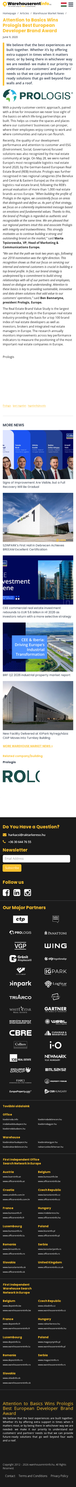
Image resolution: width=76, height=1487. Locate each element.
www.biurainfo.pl (46, 1230)
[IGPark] (55, 971)
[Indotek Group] (20, 971)
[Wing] (55, 945)
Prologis (7, 405)
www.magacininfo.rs (48, 1360)
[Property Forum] (55, 1081)
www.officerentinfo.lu (14, 1235)
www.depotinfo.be (12, 1305)
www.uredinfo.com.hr (14, 1194)
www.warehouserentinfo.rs (52, 1364)
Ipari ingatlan (19, 405)
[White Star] (20, 1009)
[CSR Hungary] (55, 1091)
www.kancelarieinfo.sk (14, 1267)
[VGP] (20, 944)
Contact (10, 1476)
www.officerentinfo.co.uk (50, 1267)
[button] (70, 4)
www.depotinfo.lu (11, 1341)
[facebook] (8, 891)
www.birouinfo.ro (11, 1249)
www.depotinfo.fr (11, 1323)
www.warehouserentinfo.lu (16, 1346)
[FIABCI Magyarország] (20, 1081)
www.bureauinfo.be (48, 1176)
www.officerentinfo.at (14, 1181)
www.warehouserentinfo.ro (17, 1364)
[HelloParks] (55, 918)
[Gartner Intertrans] (55, 1009)
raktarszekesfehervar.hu (50, 1146)
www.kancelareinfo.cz (49, 1194)
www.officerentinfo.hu (49, 1217)
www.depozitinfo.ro (13, 1360)
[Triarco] (20, 997)
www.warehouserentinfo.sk (17, 1382)
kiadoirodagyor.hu (47, 1124)
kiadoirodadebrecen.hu (50, 1119)
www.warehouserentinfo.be (17, 1310)
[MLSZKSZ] (55, 1070)
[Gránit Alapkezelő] (20, 958)
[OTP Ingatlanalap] (55, 958)
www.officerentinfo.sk (14, 1271)
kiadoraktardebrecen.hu (15, 1146)
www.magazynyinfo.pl (49, 1341)
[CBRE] (20, 1032)
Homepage (9, 13)
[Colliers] (20, 1044)
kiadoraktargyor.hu (48, 1142)
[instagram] (28, 891)
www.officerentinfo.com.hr (16, 1199)
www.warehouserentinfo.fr (16, 1328)
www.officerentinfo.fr (13, 1217)
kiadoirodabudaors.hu (14, 1128)
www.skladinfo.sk (11, 1378)
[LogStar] (55, 984)
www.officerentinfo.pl (49, 1235)
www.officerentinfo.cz (49, 1199)
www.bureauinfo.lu (12, 1230)
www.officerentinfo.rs (49, 1253)
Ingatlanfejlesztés (37, 405)
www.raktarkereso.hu (49, 1323)
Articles (24, 13)
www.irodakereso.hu (48, 1212)
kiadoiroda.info (10, 1119)
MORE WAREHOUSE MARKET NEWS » (28, 746)
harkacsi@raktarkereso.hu (26, 835)
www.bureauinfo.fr (12, 1212)
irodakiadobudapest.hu (14, 1124)
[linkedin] (18, 891)
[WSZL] (55, 1021)
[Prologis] (20, 931)
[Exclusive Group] (20, 1070)
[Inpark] (20, 984)
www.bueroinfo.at (12, 1176)
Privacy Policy (59, 1476)
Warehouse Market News (48, 13)
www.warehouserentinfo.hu (52, 1328)
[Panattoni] (55, 931)
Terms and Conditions (33, 1476)
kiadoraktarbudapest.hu (15, 1142)
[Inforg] (55, 996)
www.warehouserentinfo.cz (52, 1310)
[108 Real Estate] (20, 1057)
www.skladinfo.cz (47, 1305)
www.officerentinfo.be (49, 1181)
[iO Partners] (55, 1044)
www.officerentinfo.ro (14, 1253)
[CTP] (20, 918)
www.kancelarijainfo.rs (49, 1249)
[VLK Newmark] (55, 1058)
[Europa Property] (20, 1091)
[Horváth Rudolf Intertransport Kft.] (20, 1021)
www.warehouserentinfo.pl (51, 1346)
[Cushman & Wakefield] (55, 1033)
